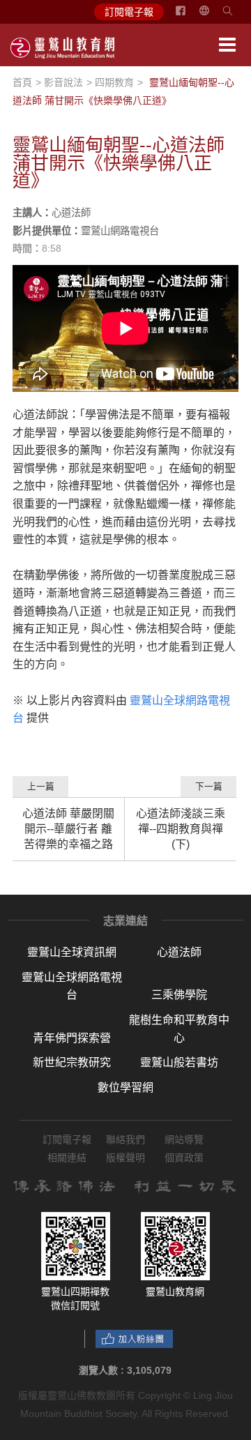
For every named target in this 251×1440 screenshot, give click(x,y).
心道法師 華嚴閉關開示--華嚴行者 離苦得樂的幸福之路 (68, 829)
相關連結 (66, 1157)
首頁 (22, 82)
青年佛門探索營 (72, 1038)
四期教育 (114, 82)
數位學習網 (125, 1087)
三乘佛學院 (179, 995)
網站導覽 (184, 1139)
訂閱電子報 (129, 11)
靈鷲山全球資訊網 (71, 952)
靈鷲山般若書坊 (179, 1062)
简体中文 (213, 16)
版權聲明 (125, 1157)
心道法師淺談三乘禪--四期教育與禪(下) (180, 829)
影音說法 (63, 82)
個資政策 (184, 1157)
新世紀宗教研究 (72, 1062)
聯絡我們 (125, 1139)
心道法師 (179, 952)
